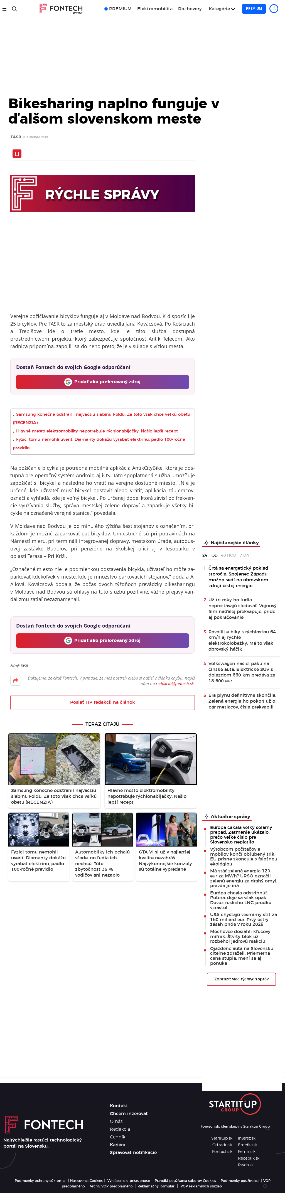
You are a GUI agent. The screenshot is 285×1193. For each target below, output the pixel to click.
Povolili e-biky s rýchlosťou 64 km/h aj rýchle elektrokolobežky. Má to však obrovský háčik (242, 640)
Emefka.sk (247, 1145)
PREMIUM (120, 9)
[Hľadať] (14, 9)
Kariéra (117, 1145)
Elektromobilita (155, 9)
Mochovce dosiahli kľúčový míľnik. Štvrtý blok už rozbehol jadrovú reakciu (240, 936)
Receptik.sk (248, 1158)
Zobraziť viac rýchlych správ (241, 979)
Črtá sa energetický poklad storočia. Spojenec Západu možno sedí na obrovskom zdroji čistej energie (238, 577)
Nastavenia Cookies (86, 1180)
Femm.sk (246, 1152)
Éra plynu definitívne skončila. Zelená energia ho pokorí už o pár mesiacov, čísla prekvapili (242, 701)
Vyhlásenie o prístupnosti (128, 1180)
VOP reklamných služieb (201, 1186)
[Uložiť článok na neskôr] (17, 153)
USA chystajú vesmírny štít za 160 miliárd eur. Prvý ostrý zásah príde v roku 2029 (243, 919)
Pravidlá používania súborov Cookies (185, 1180)
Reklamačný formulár (156, 1186)
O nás (116, 1121)
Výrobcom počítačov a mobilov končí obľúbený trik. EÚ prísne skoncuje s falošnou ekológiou (243, 856)
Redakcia (120, 1129)
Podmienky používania (240, 1180)
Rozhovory (190, 9)
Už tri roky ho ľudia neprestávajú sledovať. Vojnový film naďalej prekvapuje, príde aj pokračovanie (242, 608)
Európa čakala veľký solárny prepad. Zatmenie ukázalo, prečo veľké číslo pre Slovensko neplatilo (241, 835)
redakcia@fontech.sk (175, 683)
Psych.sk (246, 1165)
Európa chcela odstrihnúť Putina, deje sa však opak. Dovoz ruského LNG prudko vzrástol (240, 900)
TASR (16, 137)
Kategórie (219, 9)
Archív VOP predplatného (111, 1186)
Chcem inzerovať (129, 1113)
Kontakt (119, 1106)
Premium (254, 9)
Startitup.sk (221, 1138)
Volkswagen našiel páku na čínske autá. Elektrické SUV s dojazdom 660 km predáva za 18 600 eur (241, 672)
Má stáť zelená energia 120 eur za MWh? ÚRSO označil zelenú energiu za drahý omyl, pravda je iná (243, 878)
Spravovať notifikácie (133, 1152)
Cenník (117, 1137)
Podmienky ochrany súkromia (40, 1180)
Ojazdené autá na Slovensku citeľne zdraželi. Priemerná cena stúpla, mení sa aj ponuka (241, 956)
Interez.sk (246, 1138)
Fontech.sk (222, 1152)
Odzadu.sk (222, 1145)
